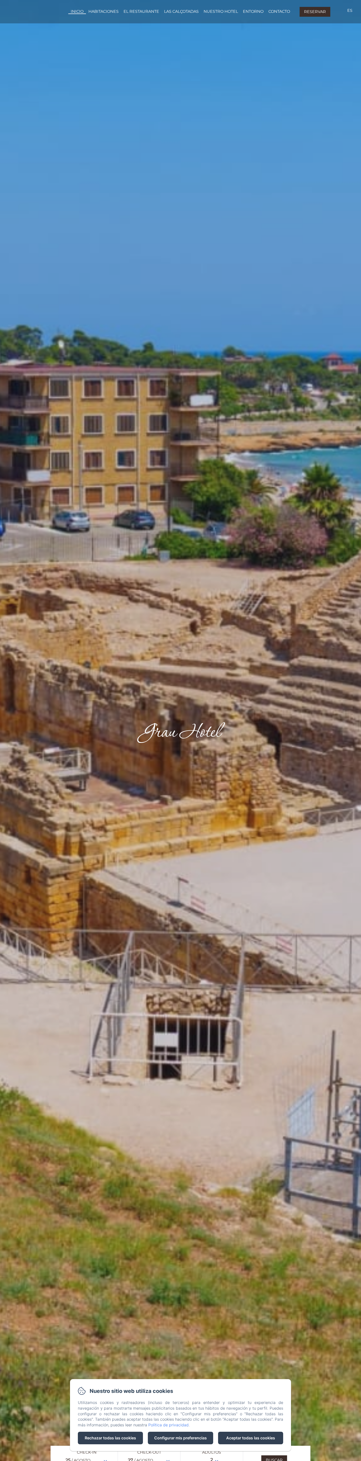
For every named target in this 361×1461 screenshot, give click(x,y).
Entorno (253, 11)
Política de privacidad (168, 1424)
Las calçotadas (181, 11)
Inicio (77, 11)
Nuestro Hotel (221, 11)
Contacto (279, 11)
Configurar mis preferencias (180, 1437)
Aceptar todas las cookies (250, 1437)
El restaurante (141, 11)
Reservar (315, 11)
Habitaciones (103, 11)
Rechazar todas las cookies (110, 1437)
